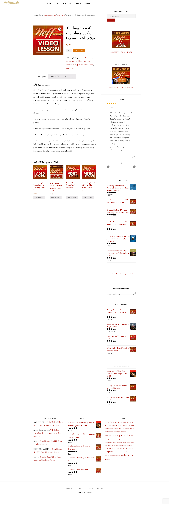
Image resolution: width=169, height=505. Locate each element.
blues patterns (115, 428)
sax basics (125, 448)
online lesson (120, 445)
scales (114, 451)
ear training (117, 431)
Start (120, 163)
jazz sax (80, 64)
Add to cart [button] (39, 197)
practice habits (112, 448)
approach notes (124, 422)
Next (134, 166)
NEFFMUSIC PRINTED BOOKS (121, 88)
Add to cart (79, 50)
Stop (121, 163)
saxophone (109, 451)
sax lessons (130, 448)
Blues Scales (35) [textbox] (120, 294)
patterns (125, 445)
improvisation (108, 435)
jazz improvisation (121, 435)
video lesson (70, 68)
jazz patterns (110, 439)
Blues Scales (61, 15)
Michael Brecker (126, 442)
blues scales (127, 428)
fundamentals (123, 431)
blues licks (109, 428)
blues (106, 428)
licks (111, 442)
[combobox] (121, 293)
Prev (108, 166)
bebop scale (112, 425)
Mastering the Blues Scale (117, 442)
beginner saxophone (128, 425)
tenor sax (128, 452)
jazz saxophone (123, 439)
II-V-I (128, 431)
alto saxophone (71, 61)
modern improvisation (112, 445)
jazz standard (130, 439)
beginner (119, 425)
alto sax (107, 422)
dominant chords (110, 431)
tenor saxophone (111, 455)
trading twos (88, 64)
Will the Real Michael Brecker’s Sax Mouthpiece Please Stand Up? (47, 433)
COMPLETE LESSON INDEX (121, 52)
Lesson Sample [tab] (68, 76)
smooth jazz (118, 451)
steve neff (123, 451)
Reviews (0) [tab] (54, 76)
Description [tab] (41, 76)
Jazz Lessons (52, 15)
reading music (119, 448)
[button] (60, 29)
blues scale (82, 61)
